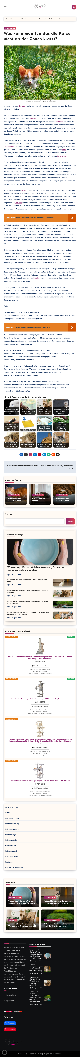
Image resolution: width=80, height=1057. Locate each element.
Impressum (10, 1001)
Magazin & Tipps (11, 857)
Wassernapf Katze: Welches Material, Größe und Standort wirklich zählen (21, 903)
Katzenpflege (10, 835)
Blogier (46, 1054)
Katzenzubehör (11, 851)
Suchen (9, 514)
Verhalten (59, 122)
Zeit (46, 234)
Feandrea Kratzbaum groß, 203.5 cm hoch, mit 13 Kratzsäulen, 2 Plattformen (40, 699)
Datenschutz (11, 995)
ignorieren (61, 156)
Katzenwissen (9, 28)
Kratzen (22, 106)
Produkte (9, 862)
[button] (4, 1052)
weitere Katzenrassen (14, 867)
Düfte (23, 190)
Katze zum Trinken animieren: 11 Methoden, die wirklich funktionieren (57, 926)
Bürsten (36, 278)
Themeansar (57, 1054)
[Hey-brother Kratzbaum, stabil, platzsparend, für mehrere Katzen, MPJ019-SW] (40, 770)
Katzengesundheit (12, 829)
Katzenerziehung (12, 824)
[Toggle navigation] (5, 7)
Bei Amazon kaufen (41, 666)
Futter (7, 813)
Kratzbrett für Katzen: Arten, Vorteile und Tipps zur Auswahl (35, 981)
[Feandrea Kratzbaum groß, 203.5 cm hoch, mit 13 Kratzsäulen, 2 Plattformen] (40, 689)
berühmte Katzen (12, 807)
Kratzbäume (9, 147)
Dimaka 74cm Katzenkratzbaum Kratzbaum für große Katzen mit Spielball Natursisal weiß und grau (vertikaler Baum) (40, 657)
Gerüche (18, 203)
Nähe (64, 150)
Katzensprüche (11, 840)
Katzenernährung (12, 818)
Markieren (34, 118)
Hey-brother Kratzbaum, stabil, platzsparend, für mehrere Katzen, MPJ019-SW (40, 781)
